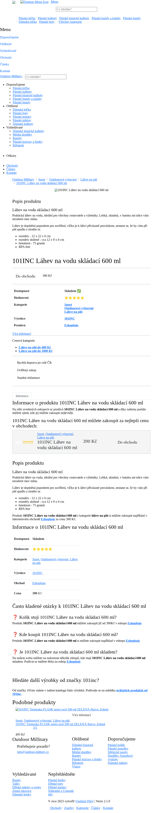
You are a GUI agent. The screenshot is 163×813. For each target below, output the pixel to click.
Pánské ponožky (118, 748)
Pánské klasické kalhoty (74, 18)
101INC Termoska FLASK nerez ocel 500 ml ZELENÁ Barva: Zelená (60, 724)
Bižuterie (18, 145)
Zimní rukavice (21, 791)
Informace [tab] (22, 396)
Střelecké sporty (118, 752)
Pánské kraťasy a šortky (28, 141)
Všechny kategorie (70, 21)
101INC (37, 573)
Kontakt (5, 71)
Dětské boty (55, 783)
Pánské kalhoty (47, 18)
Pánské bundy (132, 18)
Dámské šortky (21, 794)
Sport (41, 179)
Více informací (21, 333)
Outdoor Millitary (11, 76)
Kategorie (82, 808)
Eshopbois (48, 519)
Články (4, 64)
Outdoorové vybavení (63, 179)
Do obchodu (25, 276)
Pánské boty (46, 21)
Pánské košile (116, 745)
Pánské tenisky (22, 116)
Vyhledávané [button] (8, 50)
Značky (69, 808)
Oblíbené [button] (6, 44)
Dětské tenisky (57, 787)
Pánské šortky (57, 780)
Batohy (17, 138)
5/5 (35, 727)
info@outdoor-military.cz (33, 752)
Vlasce (76, 766)
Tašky (16, 783)
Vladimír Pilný (84, 801)
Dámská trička (28, 21)
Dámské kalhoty (23, 124)
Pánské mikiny (22, 120)
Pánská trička (27, 18)
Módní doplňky (22, 134)
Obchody (6, 57)
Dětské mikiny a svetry (26, 787)
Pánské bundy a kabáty (106, 18)
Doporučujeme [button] (9, 37)
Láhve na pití (89, 179)
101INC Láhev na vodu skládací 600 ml (41, 183)
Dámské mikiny (118, 763)
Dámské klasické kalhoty (28, 131)
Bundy (16, 780)
